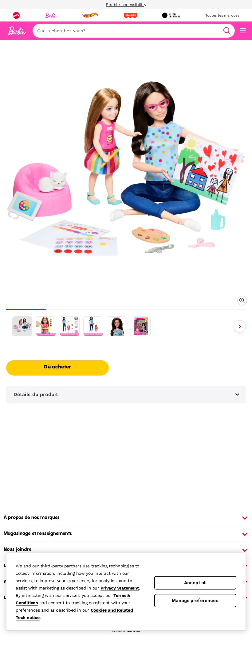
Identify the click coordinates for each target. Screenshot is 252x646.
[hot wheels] (90, 15)
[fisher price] (130, 15)
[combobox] (134, 31)
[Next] (240, 326)
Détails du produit (36, 394)
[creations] (171, 15)
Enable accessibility (126, 4)
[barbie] (51, 15)
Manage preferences (195, 600)
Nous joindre (17, 549)
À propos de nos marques (32, 518)
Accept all (195, 582)
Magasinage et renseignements (38, 533)
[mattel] (16, 15)
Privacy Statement (119, 588)
